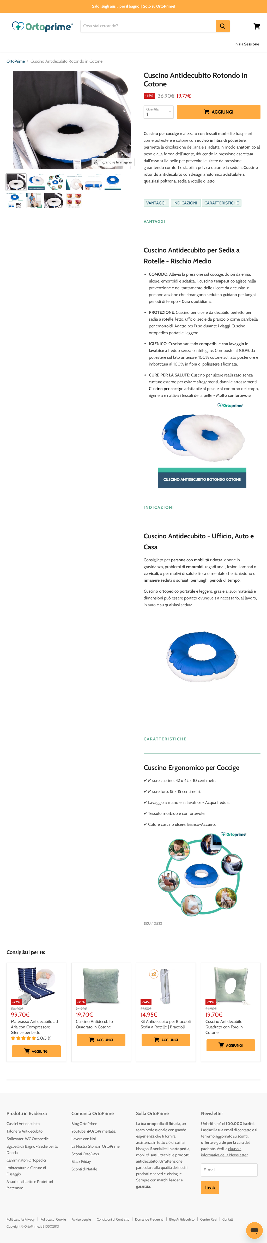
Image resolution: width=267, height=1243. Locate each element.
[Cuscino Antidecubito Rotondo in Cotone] (36, 182)
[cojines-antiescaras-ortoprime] (33, 200)
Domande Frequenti (149, 1219)
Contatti (228, 1219)
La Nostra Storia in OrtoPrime (95, 1146)
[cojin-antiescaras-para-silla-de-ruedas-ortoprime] (16, 182)
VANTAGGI (156, 203)
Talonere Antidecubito (25, 1131)
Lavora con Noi (83, 1138)
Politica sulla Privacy (21, 1219)
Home (12, 44)
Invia (210, 1187)
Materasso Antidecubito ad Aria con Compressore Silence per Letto (34, 1027)
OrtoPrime (16, 61)
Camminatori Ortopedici (26, 1160)
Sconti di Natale (84, 1169)
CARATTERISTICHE (221, 203)
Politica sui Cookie (53, 1219)
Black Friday (81, 1161)
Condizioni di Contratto (113, 1219)
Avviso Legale (81, 1219)
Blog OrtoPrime (84, 1123)
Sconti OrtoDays (85, 1154)
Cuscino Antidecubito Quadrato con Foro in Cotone (224, 1027)
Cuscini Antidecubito (23, 1123)
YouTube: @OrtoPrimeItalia (93, 1131)
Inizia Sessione (246, 44)
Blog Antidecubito (182, 1219)
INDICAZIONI (185, 203)
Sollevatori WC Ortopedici (28, 1138)
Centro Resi (208, 1219)
